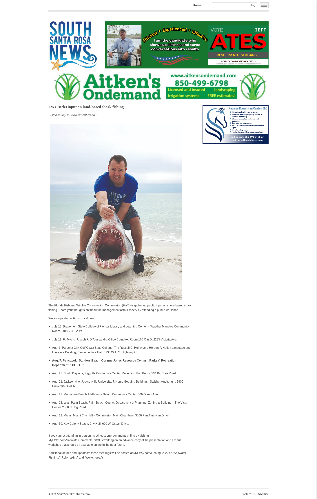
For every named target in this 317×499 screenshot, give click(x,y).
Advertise (263, 494)
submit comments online (119, 435)
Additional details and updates (68, 453)
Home (197, 5)
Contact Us (248, 494)
